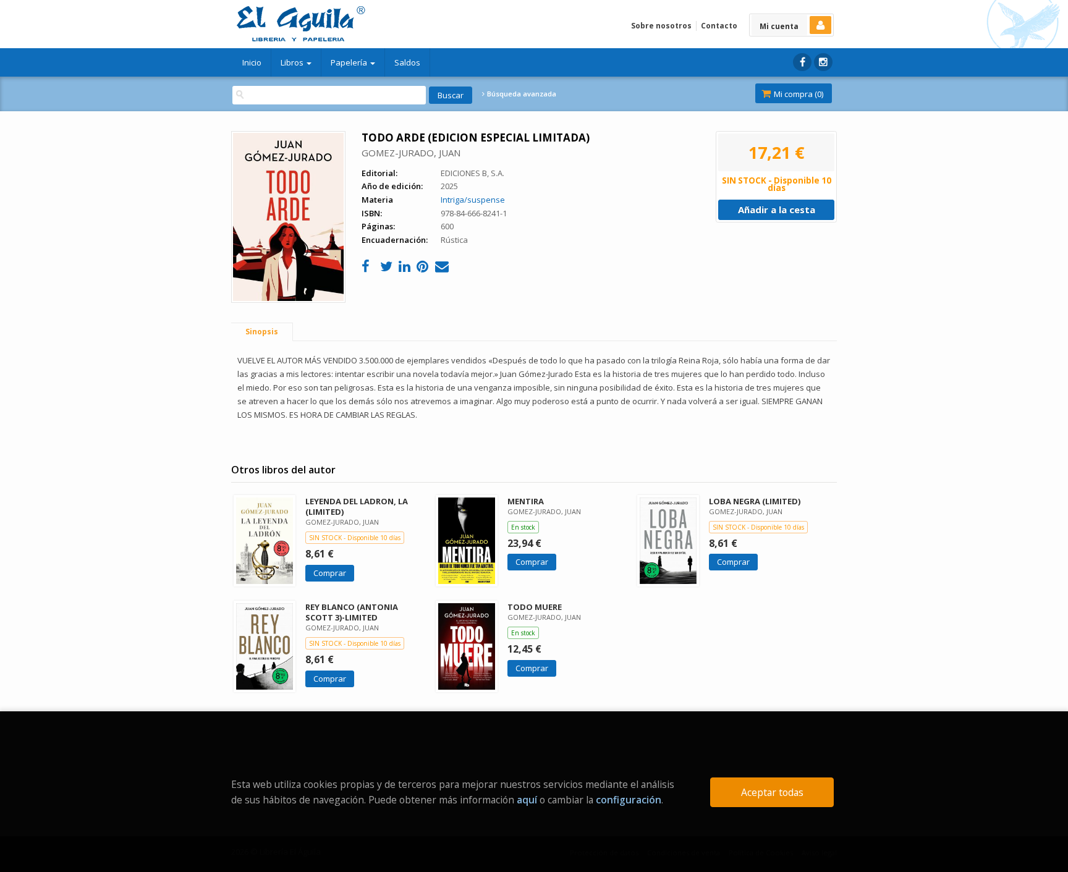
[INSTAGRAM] (823, 62)
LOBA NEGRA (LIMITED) (754, 501)
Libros (293, 62)
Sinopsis (261, 331)
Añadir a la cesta (776, 209)
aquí (527, 799)
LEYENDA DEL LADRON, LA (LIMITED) (356, 506)
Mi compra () (797, 93)
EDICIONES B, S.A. (472, 173)
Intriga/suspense (473, 199)
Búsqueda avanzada (520, 94)
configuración (628, 799)
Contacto (719, 25)
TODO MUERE (534, 606)
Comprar (329, 572)
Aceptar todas (772, 792)
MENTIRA (525, 501)
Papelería (350, 62)
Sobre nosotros (661, 25)
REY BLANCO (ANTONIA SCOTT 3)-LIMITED (351, 612)
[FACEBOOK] (802, 62)
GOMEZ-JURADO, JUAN (411, 152)
